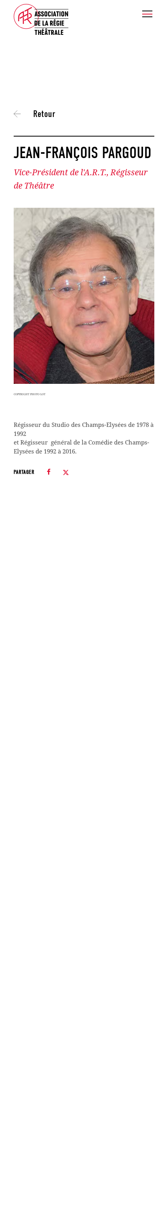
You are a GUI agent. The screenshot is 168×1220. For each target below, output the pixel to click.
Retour (44, 113)
